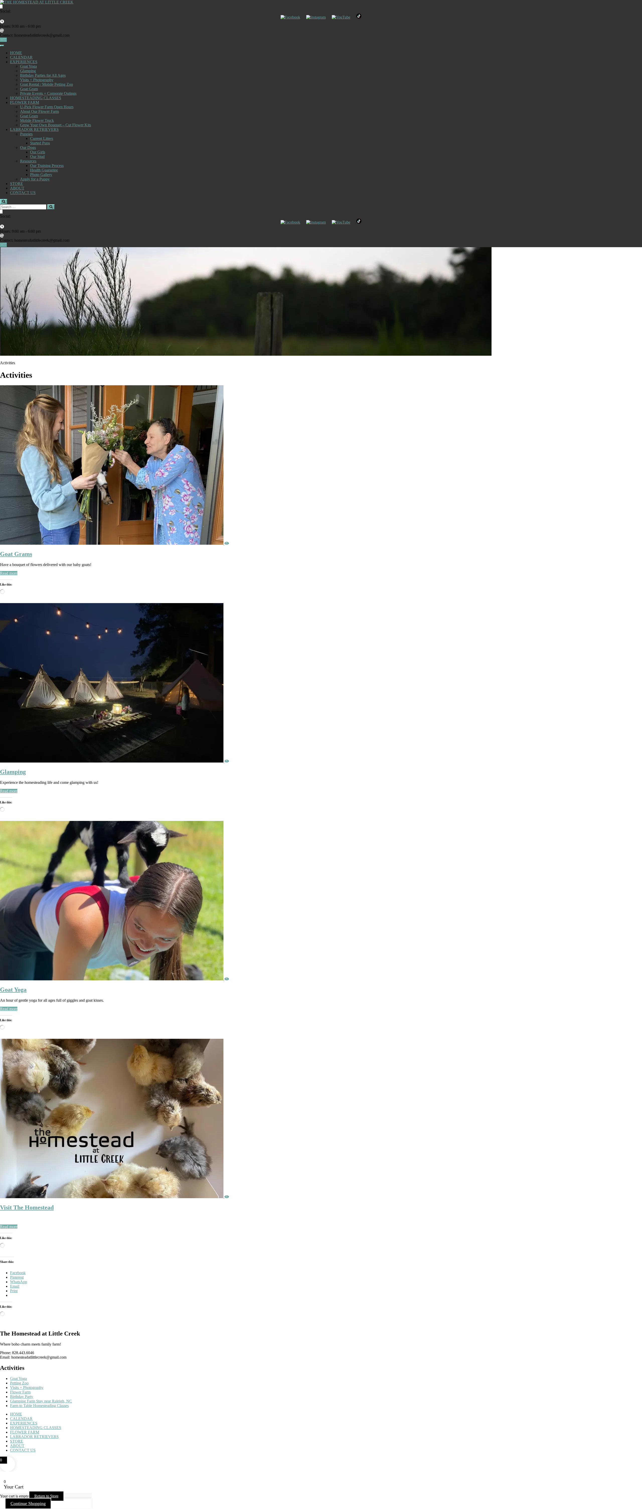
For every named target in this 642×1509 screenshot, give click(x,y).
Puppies (26, 134)
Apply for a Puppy (35, 179)
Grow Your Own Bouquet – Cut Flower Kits (55, 125)
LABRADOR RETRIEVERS (34, 129)
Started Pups (40, 143)
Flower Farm (20, 1392)
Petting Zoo (19, 1383)
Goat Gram (29, 89)
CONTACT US (23, 193)
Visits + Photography (36, 80)
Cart (3, 40)
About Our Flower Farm (39, 111)
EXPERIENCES (23, 62)
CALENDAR (21, 57)
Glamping (28, 71)
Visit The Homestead (27, 1207)
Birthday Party (21, 1396)
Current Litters (41, 138)
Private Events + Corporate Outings (48, 93)
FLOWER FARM (24, 102)
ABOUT (17, 188)
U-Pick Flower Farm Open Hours (46, 107)
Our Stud (37, 156)
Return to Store (46, 1496)
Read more (8, 573)
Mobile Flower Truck (37, 120)
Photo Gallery (41, 174)
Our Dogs (28, 147)
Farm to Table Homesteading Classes (39, 1405)
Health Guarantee (44, 170)
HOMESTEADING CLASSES (35, 98)
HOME (16, 53)
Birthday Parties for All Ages (43, 75)
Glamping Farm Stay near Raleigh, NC (41, 1401)
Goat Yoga (28, 66)
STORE (16, 183)
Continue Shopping (28, 1503)
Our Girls (37, 152)
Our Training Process (47, 165)
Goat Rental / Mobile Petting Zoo (46, 84)
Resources (28, 161)
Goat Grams (16, 554)
